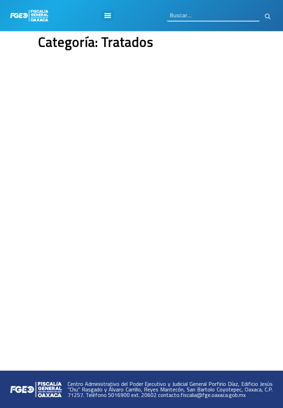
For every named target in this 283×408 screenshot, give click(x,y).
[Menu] (107, 15)
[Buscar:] (213, 15)
